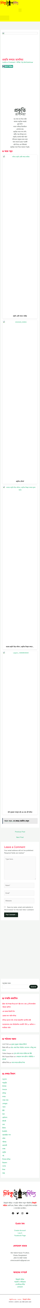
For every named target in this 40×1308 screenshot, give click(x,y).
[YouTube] (27, 1213)
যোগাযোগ (20, 1287)
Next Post (20, 837)
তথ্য (3, 1124)
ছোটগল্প (4, 1117)
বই (3, 1156)
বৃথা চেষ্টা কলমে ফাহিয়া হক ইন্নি (23, 1053)
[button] (20, 10)
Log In (20, 1233)
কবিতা (18, 62)
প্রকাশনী (4, 1145)
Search (33, 987)
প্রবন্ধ (3, 1149)
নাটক (3, 1138)
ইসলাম (4, 1086)
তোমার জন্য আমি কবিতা (9, 1016)
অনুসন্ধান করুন (6, 983)
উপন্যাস (4, 1090)
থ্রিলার (4, 1128)
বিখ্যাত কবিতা (6, 1159)
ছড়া (3, 1114)
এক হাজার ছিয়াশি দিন (8, 1011)
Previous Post (20, 832)
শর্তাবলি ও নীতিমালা (20, 1282)
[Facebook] (13, 1213)
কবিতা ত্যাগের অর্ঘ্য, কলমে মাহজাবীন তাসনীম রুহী (16, 1020)
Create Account (20, 1230)
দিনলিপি (4, 1131)
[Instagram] (22, 1213)
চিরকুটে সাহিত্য (20, 1279)
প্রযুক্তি (4, 1152)
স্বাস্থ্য (3, 1173)
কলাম (4, 1097)
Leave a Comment (8, 62)
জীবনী (4, 1121)
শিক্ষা (3, 1170)
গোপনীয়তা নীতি (20, 1284)
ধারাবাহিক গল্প (6, 1135)
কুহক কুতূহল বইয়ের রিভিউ (19, 1044)
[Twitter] (18, 1213)
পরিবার (4, 1142)
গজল (3, 1107)
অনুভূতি (4, 1083)
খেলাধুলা (4, 1104)
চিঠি (3, 1110)
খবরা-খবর (5, 1100)
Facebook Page (20, 1236)
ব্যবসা (4, 1166)
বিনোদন (4, 1163)
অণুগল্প (4, 1079)
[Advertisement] (20, 88)
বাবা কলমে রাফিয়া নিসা (18, 1062)
